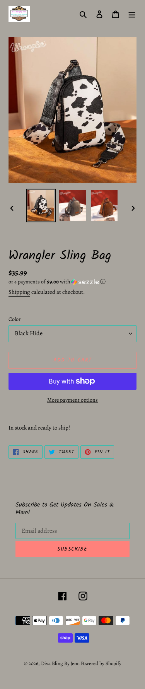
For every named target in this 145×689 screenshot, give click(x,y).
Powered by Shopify (101, 663)
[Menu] (132, 13)
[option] (41, 205)
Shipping (19, 292)
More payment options (72, 400)
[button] (57, 281)
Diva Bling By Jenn (60, 663)
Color (14, 319)
